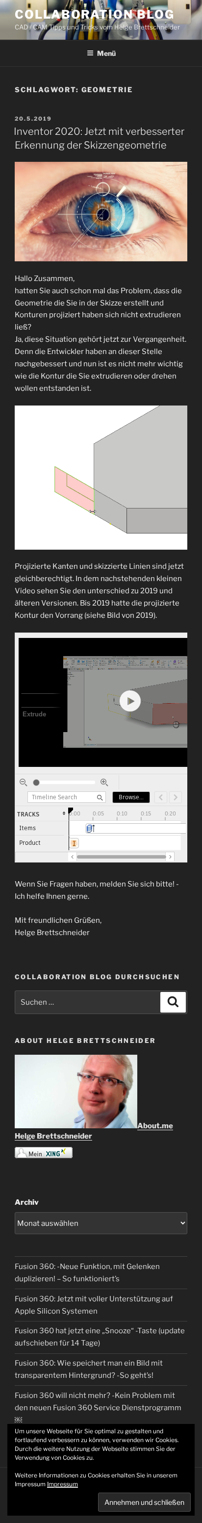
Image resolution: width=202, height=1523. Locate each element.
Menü (106, 53)
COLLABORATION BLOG (95, 14)
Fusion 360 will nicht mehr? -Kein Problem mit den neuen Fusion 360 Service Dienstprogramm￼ (98, 1407)
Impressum (62, 1484)
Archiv (27, 1202)
